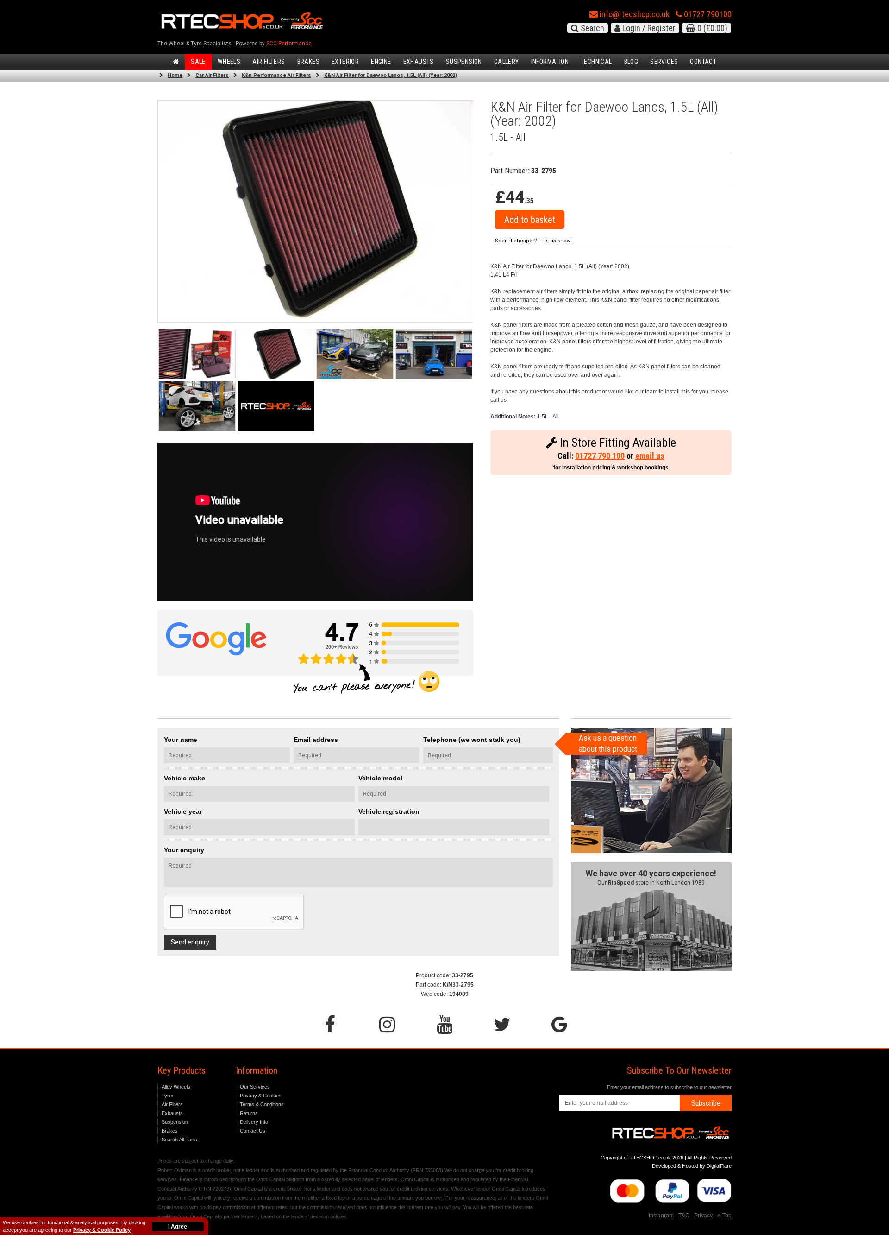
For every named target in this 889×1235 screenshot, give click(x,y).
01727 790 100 (600, 456)
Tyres (168, 1095)
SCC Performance (289, 43)
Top (726, 1215)
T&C (683, 1215)
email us (649, 456)
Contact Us (252, 1131)
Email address (316, 739)
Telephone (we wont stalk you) (471, 739)
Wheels (229, 61)
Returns (249, 1113)
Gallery (506, 61)
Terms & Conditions (262, 1104)
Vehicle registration (388, 811)
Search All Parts (179, 1139)
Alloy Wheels (176, 1086)
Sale (198, 61)
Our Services (255, 1086)
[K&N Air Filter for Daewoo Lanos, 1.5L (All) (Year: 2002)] (197, 354)
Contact (703, 61)
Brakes (308, 61)
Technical (596, 61)
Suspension (464, 61)
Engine (381, 61)
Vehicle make (184, 778)
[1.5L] (276, 354)
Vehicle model (380, 778)
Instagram (661, 1215)
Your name (180, 739)
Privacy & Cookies (261, 1095)
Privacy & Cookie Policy (102, 1230)
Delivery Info (254, 1122)
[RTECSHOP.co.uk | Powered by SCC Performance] (355, 354)
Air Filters (268, 61)
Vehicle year (183, 811)
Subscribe (705, 1103)
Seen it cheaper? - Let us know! (533, 240)
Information (550, 61)
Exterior (345, 61)
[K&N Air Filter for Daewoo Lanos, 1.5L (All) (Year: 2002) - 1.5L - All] (315, 211)
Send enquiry (190, 942)
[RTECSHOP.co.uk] (276, 406)
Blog (631, 61)
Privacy (703, 1215)
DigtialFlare (719, 1166)
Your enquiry (184, 850)
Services (664, 61)
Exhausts (418, 61)
